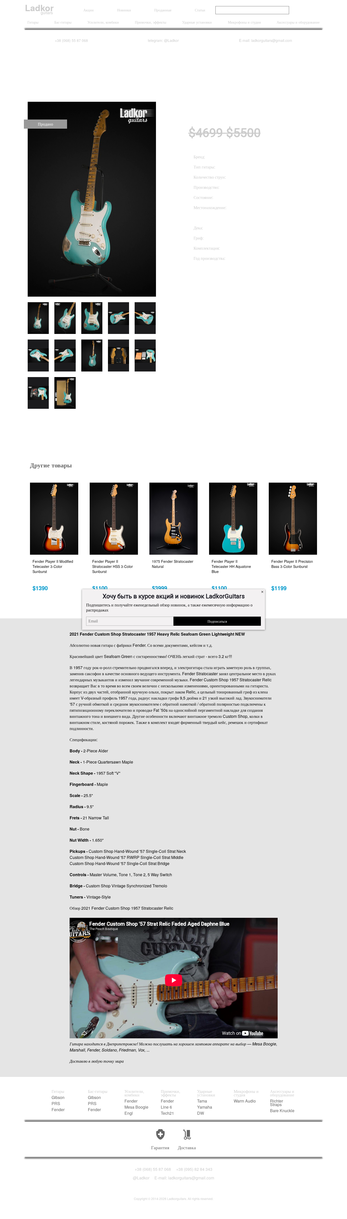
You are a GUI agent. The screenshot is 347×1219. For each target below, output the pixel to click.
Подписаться (217, 621)
